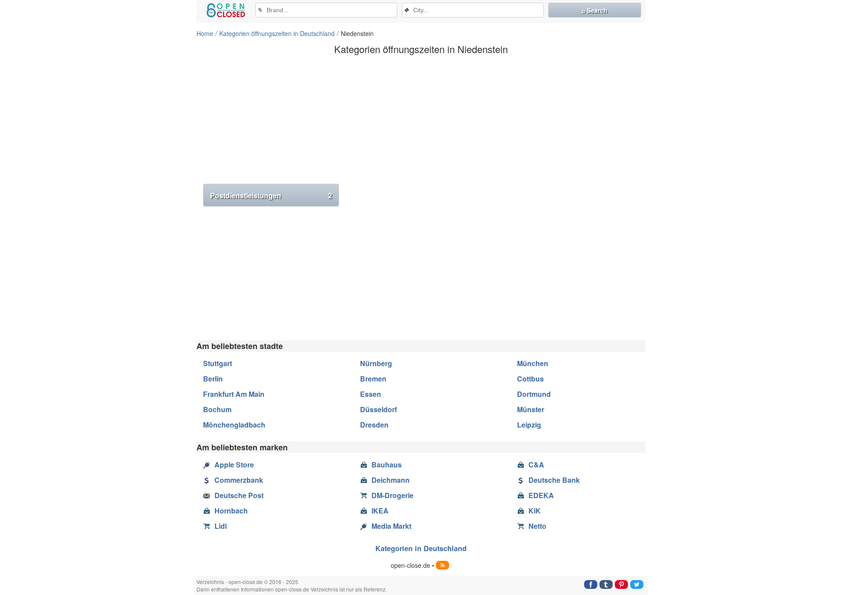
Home (204, 33)
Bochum (217, 409)
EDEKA (541, 495)
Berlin (213, 379)
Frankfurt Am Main (233, 394)
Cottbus (530, 379)
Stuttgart (217, 363)
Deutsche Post (239, 495)
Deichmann (390, 480)
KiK (534, 511)
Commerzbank (238, 480)
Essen (370, 394)
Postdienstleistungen (271, 195)
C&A (536, 465)
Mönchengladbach (234, 425)
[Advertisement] (421, 122)
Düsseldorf (378, 409)
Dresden (374, 425)
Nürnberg (376, 363)
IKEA (380, 511)
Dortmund (534, 394)
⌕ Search (594, 10)
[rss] (442, 565)
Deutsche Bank (554, 480)
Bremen (373, 379)
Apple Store (234, 465)
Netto (537, 526)
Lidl (220, 526)
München (532, 363)
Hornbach (231, 511)
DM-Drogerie (392, 495)
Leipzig (529, 425)
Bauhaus (386, 465)
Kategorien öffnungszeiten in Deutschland (277, 33)
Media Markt (391, 526)
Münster (530, 409)
